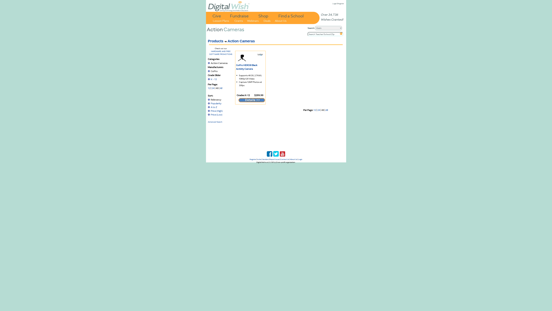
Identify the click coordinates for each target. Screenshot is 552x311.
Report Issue (274, 159)
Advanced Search (215, 122)
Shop (263, 15)
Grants (238, 20)
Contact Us (284, 159)
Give (216, 15)
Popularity (216, 103)
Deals (267, 20)
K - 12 (214, 79)
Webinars (253, 20)
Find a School (291, 15)
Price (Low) (216, 114)
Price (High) (217, 110)
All (221, 88)
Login (334, 3)
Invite (259, 159)
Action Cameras (241, 41)
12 (209, 88)
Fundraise (239, 15)
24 (213, 88)
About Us (280, 20)
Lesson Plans (221, 20)
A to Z (214, 107)
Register (341, 3)
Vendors (265, 159)
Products (215, 41)
